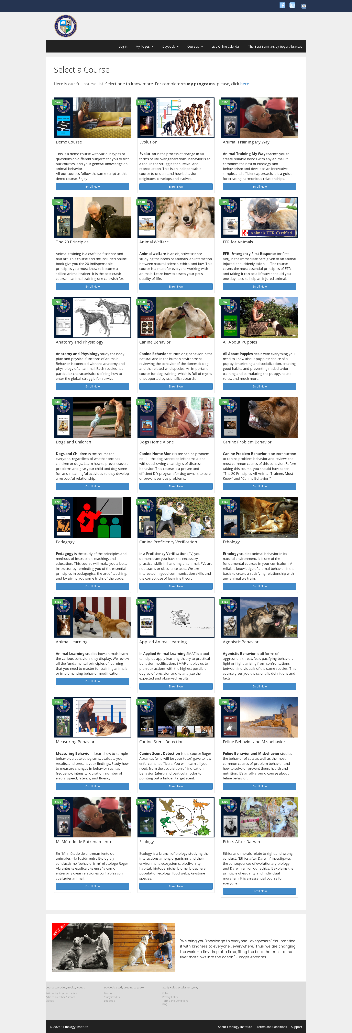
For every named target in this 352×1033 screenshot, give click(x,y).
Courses (193, 46)
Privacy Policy (170, 997)
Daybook (168, 46)
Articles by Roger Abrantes (61, 993)
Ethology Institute (75, 1027)
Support (296, 1027)
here (244, 83)
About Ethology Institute (235, 1027)
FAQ (164, 1004)
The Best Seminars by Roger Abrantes (275, 46)
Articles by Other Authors (60, 997)
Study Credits (112, 997)
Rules (165, 993)
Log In (123, 46)
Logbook (109, 1000)
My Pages (143, 46)
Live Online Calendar (226, 46)
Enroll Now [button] (92, 186)
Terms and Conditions (175, 1000)
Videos (50, 1000)
